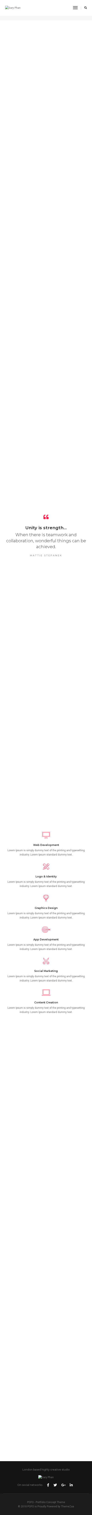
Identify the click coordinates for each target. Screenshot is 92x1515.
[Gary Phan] (13, 7)
